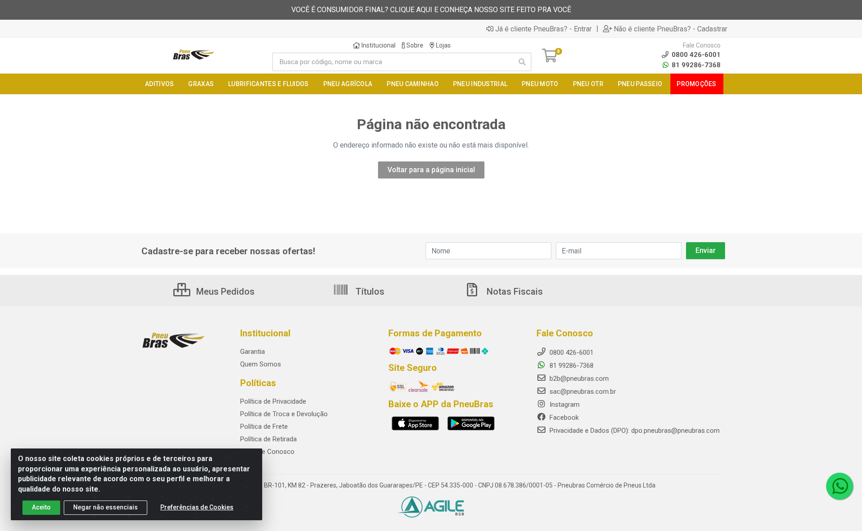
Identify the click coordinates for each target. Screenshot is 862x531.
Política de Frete (264, 426)
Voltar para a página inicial (431, 169)
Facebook (563, 417)
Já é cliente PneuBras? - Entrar (543, 28)
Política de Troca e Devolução (284, 414)
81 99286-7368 (695, 65)
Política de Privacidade (273, 401)
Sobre (414, 45)
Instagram (564, 404)
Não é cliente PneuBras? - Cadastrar (670, 28)
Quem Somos (260, 364)
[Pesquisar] (522, 61)
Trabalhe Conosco (267, 452)
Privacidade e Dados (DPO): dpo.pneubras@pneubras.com (634, 431)
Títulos (368, 291)
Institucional (378, 45)
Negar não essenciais (105, 507)
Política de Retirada (268, 439)
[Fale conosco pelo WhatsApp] (839, 486)
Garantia (252, 352)
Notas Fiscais (513, 291)
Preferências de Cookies (196, 507)
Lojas (443, 45)
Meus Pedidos (224, 291)
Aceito (41, 507)
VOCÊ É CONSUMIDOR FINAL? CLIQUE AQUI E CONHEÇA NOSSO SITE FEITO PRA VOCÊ (431, 9)
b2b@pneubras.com (578, 378)
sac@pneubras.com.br (582, 391)
